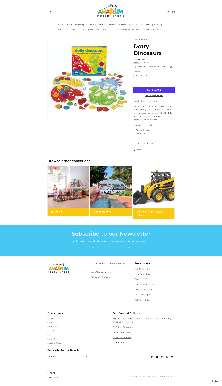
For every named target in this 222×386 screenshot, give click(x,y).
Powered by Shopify (168, 376)
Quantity (136, 71)
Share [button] (138, 150)
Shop (49, 323)
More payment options (154, 95)
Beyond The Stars (121, 332)
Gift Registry (53, 327)
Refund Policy (53, 339)
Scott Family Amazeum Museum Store (148, 376)
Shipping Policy (54, 343)
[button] (49, 11)
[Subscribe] (129, 247)
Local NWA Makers (122, 337)
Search (50, 319)
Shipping (136, 62)
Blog (49, 335)
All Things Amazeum (123, 327)
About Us (51, 331)
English (52, 377)
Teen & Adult (119, 343)
